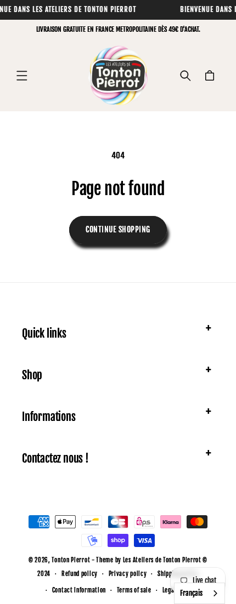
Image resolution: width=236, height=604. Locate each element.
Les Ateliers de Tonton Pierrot (162, 560)
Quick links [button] (44, 333)
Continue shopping (118, 229)
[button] (22, 76)
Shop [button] (32, 375)
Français (191, 593)
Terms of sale (134, 590)
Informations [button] (49, 417)
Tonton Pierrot (71, 560)
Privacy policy (128, 574)
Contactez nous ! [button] (55, 458)
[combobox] (199, 593)
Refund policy (79, 574)
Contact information (79, 590)
